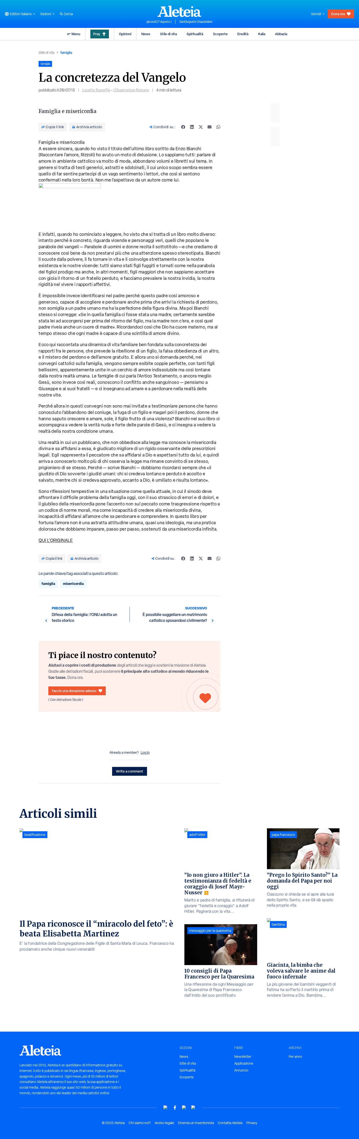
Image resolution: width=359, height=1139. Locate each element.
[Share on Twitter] (201, 127)
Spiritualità (195, 34)
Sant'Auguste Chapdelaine (196, 22)
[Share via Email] (209, 127)
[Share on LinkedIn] (192, 127)
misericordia (73, 583)
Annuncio (241, 1070)
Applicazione (243, 1063)
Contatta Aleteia (230, 1123)
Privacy (251, 1123)
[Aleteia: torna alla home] (179, 11)
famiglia (66, 52)
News (145, 34)
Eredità (242, 34)
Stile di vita (168, 34)
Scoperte (220, 34)
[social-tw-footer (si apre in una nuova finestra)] (184, 1107)
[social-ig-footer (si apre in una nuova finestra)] (193, 1107)
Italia (261, 34)
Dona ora (338, 13)
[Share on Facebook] (183, 127)
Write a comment (129, 771)
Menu (76, 34)
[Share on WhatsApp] (218, 127)
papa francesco (283, 834)
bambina (278, 924)
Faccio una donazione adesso (74, 690)
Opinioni (125, 34)
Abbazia (281, 34)
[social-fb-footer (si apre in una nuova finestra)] (175, 1107)
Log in (145, 752)
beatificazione (34, 834)
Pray (96, 34)
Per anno (295, 1056)
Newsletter (242, 1056)
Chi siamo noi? (140, 1123)
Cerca (68, 14)
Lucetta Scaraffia (96, 90)
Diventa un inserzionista (196, 1123)
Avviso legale (164, 1123)
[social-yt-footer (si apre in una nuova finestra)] (165, 1107)
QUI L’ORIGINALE (56, 540)
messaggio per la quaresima (210, 930)
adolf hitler (197, 834)
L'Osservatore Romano (131, 90)
